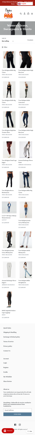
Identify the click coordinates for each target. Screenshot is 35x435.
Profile (5, 372)
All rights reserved (23, 429)
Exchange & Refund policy (11, 337)
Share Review (7, 381)
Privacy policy (7, 346)
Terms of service (8, 341)
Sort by (4, 38)
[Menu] (32, 13)
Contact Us (6, 351)
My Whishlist (7, 377)
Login (5, 363)
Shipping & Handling (9, 332)
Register (5, 367)
